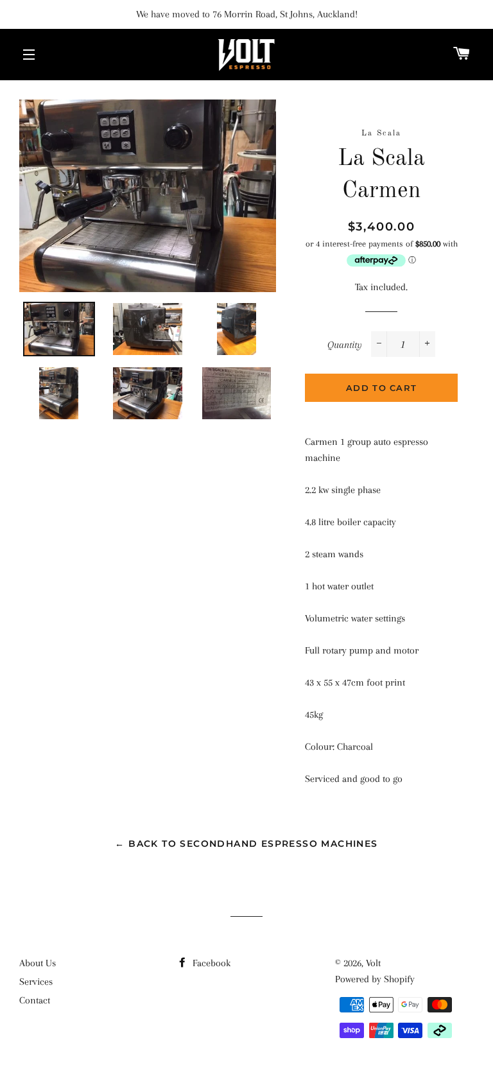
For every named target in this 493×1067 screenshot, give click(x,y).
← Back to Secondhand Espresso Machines (246, 843)
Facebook (210, 963)
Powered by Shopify (375, 979)
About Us (37, 963)
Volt (373, 963)
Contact (34, 1000)
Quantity (344, 345)
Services (36, 981)
